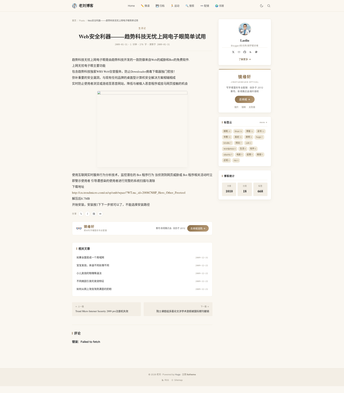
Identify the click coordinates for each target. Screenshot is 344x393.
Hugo (177, 374)
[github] (244, 52)
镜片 (236, 107)
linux (238, 131)
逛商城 (244, 99)
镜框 (244, 107)
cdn (248, 143)
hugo (259, 137)
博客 (249, 131)
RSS (167, 380)
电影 (239, 154)
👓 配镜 (204, 5)
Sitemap (178, 380)
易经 (238, 137)
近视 (227, 160)
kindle (227, 143)
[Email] (239, 52)
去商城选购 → (198, 228)
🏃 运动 (175, 5)
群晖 (249, 137)
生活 (243, 148)
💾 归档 (160, 5)
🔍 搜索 (189, 5)
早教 (227, 137)
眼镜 (260, 154)
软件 (253, 148)
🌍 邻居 (219, 5)
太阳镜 (252, 107)
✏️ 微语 (145, 5)
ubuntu (228, 154)
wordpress (230, 148)
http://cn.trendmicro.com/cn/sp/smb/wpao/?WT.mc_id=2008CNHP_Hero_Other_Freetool (128, 192)
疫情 (250, 154)
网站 (239, 143)
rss (236, 160)
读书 (260, 131)
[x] (233, 52)
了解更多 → (245, 59)
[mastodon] (256, 52)
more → (263, 122)
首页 (74, 20)
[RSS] (250, 52)
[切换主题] (261, 6)
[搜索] (269, 6)
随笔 (227, 131)
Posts (82, 20)
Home (131, 5)
